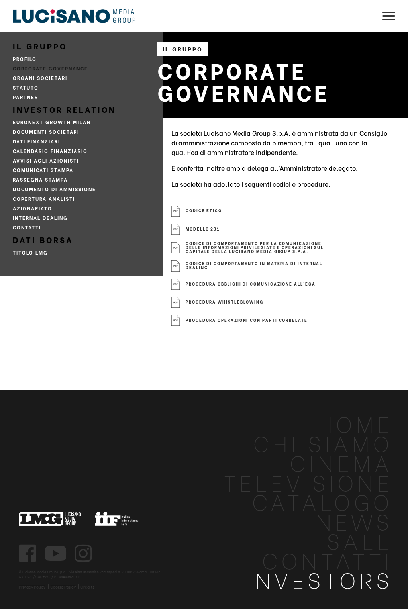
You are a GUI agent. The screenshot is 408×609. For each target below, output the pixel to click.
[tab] (369, 209)
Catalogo (322, 501)
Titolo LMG (30, 252)
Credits (87, 587)
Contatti (27, 227)
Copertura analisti (44, 198)
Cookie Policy (63, 587)
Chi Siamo (323, 442)
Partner (25, 97)
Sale (360, 540)
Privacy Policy (32, 587)
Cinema (341, 462)
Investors (320, 579)
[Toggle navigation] (388, 16)
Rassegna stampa (40, 179)
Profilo (25, 58)
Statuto (26, 87)
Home (355, 423)
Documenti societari (46, 131)
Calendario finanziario (50, 150)
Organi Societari (40, 77)
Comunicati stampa (43, 169)
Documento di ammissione (54, 189)
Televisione (308, 481)
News (354, 520)
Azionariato (32, 208)
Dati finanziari (36, 141)
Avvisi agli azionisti (46, 160)
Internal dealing (40, 217)
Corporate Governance (50, 68)
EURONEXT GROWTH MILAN (52, 122)
